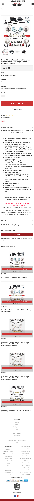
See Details (9, 269)
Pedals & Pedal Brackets (25, 472)
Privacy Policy (17, 435)
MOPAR (8, 463)
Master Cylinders (8, 470)
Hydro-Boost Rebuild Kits (8, 453)
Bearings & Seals (25, 462)
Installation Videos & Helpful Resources (17, 440)
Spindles (25, 460)
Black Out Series (8, 456)
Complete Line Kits (26, 469)
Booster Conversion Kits (25, 458)
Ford (8, 465)
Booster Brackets (25, 448)
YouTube (18, 496)
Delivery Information (17, 438)
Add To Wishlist (18, 109)
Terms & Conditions (17, 433)
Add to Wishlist (17, 271)
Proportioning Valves (8, 474)
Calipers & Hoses (25, 467)
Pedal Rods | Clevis (25, 451)
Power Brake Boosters (25, 446)
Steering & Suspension (25, 474)
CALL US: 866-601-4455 (17, 1)
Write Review (17, 234)
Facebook (15, 496)
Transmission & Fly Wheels (8, 451)
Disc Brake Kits (25, 453)
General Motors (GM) (8, 460)
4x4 (8, 467)
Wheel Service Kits (8, 449)
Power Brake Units (26, 465)
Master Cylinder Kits (8, 472)
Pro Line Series (25, 455)
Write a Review (6, 117)
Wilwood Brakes (8, 458)
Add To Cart (18, 103)
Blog (17, 442)
